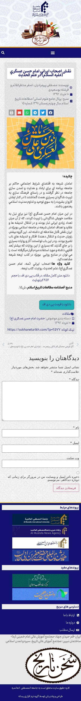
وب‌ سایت (73, 457)
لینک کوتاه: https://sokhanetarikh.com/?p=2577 (40, 330)
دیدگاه (74, 379)
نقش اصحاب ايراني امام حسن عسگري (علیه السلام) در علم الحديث (40, 73)
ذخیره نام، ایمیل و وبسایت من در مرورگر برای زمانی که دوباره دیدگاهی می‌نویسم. (43, 478)
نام (76, 427)
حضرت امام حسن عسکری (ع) (27, 318)
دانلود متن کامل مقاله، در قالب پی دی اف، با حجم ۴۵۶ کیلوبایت (40, 277)
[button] (53, 53)
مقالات (66, 314)
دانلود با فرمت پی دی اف (56, 304)
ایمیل (74, 442)
